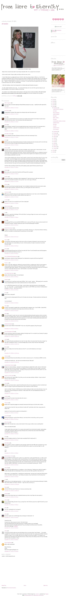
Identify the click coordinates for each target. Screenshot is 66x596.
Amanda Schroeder (8, 323)
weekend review (56, 122)
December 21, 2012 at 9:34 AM (11, 517)
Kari (5, 292)
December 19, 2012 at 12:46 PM (12, 380)
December (55, 107)
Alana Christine (7, 206)
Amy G (6, 239)
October (55, 133)
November (55, 131)
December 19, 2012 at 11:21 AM (12, 353)
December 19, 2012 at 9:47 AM (11, 320)
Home (25, 585)
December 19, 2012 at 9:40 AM (11, 289)
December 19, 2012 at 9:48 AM (11, 328)
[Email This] (17, 96)
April (54, 143)
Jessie (6, 383)
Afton (6, 305)
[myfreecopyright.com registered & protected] (33, 595)
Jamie (6, 339)
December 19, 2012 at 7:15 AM (11, 130)
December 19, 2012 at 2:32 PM (11, 412)
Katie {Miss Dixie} (8, 133)
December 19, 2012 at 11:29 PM (12, 484)
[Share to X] (20, 96)
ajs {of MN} (7, 415)
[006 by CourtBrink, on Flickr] (24, 67)
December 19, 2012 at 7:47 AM (11, 209)
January (55, 148)
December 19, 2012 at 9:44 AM (11, 310)
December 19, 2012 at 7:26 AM (11, 144)
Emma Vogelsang (8, 542)
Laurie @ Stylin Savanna (9, 365)
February (55, 146)
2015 (53, 101)
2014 (53, 103)
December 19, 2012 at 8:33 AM (11, 245)
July (54, 138)
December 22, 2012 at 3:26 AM (11, 527)
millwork (16, 526)
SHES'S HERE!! (56, 114)
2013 (53, 104)
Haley (6, 530)
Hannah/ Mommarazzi (9, 228)
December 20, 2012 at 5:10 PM (11, 497)
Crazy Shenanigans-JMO (9, 331)
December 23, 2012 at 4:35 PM (11, 551)
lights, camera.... (56, 117)
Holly (6, 514)
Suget (6, 487)
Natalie (6, 170)
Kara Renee (7, 110)
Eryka (6, 347)
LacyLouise (7, 192)
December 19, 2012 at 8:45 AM (11, 253)
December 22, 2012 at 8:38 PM (11, 539)
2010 (53, 152)
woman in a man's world (9, 375)
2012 (53, 106)
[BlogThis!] (18, 96)
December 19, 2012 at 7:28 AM (11, 167)
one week (55, 110)
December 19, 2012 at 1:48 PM (11, 399)
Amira (6, 248)
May (54, 141)
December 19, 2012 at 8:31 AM (11, 236)
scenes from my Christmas (58, 109)
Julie (5, 117)
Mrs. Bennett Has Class (9, 273)
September (55, 134)
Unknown (6, 356)
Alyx (5, 507)
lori (5, 479)
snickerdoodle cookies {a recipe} (59, 121)
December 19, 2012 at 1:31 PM (11, 393)
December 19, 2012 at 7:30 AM (11, 173)
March (54, 144)
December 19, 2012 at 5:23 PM (11, 464)
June (54, 139)
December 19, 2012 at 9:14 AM (11, 259)
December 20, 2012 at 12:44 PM (12, 490)
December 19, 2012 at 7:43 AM (11, 189)
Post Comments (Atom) (11, 587)
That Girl (6, 467)
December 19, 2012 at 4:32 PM (11, 440)
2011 (53, 150)
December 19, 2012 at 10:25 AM (12, 336)
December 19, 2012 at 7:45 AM (11, 203)
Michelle (6, 493)
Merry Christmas (56, 112)
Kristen (6, 184)
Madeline (6, 279)
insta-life (54, 126)
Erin (5, 140)
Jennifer (6, 176)
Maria (6, 124)
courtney (6, 396)
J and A (6, 199)
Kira (5, 436)
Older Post (46, 585)
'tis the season (56, 129)
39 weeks (55, 119)
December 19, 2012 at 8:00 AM (11, 225)
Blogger (46, 593)
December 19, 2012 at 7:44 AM (11, 196)
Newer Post (4, 585)
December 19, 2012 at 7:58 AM (11, 217)
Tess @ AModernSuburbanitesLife (11, 256)
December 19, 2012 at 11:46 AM (12, 362)
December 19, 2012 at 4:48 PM (11, 453)
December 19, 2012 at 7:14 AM (11, 114)
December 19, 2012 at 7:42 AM (11, 181)
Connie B (37, 593)
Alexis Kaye (7, 422)
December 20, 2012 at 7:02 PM (11, 504)
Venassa (6, 147)
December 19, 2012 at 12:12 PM (12, 372)
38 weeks (55, 124)
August (54, 136)
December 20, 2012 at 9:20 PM (11, 511)
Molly (6, 313)
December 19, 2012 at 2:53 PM (11, 419)
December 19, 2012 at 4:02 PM (11, 433)
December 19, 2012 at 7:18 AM (11, 137)
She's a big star (7, 102)
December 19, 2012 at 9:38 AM (11, 276)
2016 (53, 99)
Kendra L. (6, 262)
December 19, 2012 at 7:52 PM (11, 476)
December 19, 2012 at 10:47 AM (12, 344)
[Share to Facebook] (21, 96)
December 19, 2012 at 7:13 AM (11, 107)
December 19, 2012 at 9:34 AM (11, 270)
